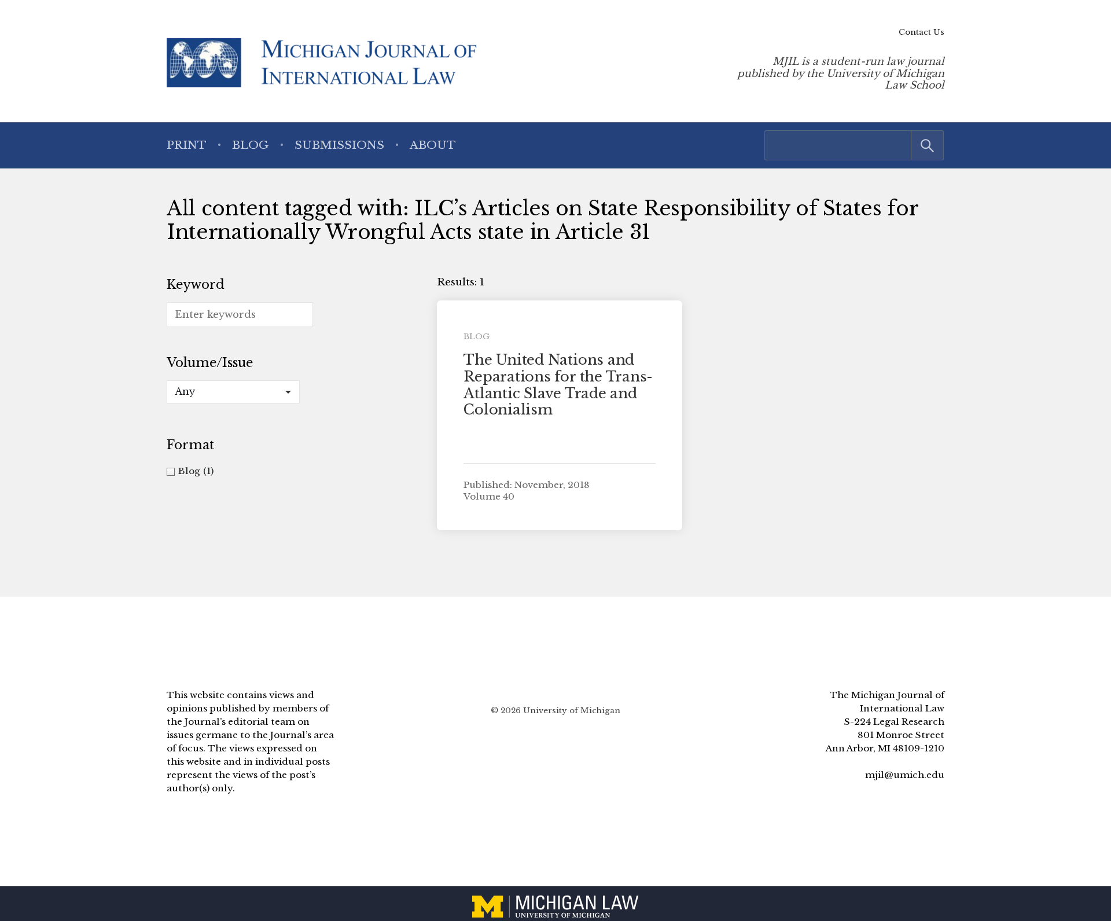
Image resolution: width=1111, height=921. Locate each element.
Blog (250, 145)
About (433, 145)
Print (187, 145)
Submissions (339, 145)
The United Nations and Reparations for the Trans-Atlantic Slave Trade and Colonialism (558, 384)
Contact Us (921, 32)
